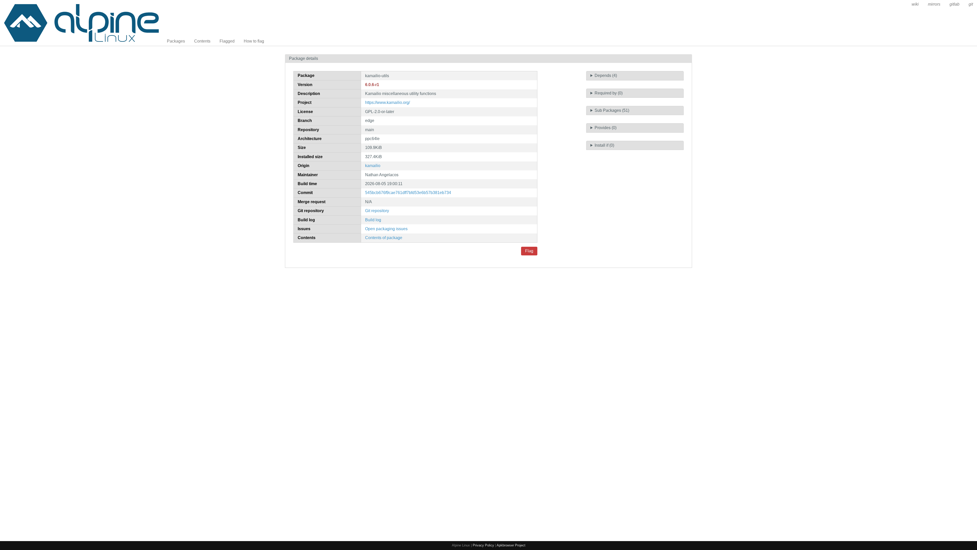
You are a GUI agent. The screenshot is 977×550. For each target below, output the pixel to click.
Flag (529, 251)
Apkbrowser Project (511, 545)
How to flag (254, 41)
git (971, 4)
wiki (915, 4)
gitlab (954, 4)
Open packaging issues (386, 229)
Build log (373, 220)
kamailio (372, 165)
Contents (202, 41)
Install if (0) (604, 145)
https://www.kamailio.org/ (387, 102)
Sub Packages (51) (612, 110)
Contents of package (383, 238)
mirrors (934, 4)
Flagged (227, 41)
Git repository (377, 211)
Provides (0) (605, 128)
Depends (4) (606, 75)
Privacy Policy (483, 545)
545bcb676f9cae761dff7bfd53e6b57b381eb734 (408, 192)
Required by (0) (609, 93)
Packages (176, 41)
